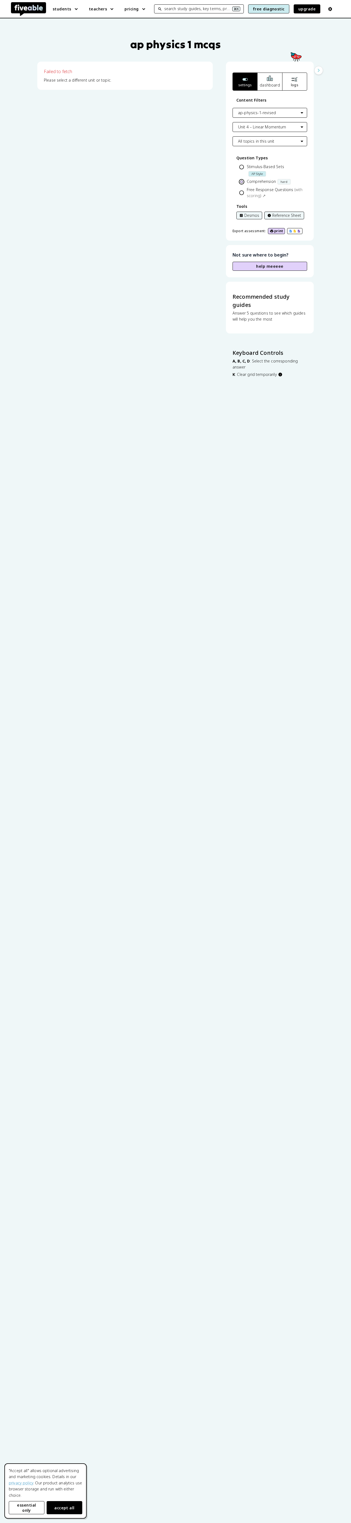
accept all (64, 1507)
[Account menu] (330, 9)
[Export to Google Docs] (290, 231)
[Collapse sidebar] (318, 70)
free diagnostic (269, 8)
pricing (131, 8)
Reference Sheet (286, 215)
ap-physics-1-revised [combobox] (257, 112)
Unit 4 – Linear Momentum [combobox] (262, 126)
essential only (26, 1507)
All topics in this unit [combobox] (256, 141)
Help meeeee (269, 266)
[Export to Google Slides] (294, 231)
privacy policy (21, 1482)
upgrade (307, 8)
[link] (268, 193)
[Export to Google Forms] (299, 231)
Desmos (251, 215)
